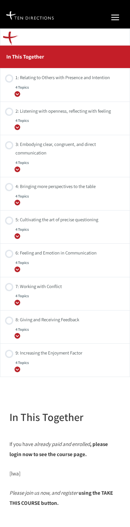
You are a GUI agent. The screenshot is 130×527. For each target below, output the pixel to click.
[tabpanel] (65, 473)
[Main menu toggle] (115, 17)
